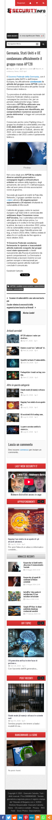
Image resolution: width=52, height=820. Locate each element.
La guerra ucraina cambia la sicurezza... (30, 428)
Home (10, 808)
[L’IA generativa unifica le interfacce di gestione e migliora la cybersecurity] (26, 657)
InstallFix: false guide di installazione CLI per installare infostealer (32, 594)
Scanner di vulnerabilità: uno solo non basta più (25, 299)
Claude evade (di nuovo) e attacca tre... (33, 391)
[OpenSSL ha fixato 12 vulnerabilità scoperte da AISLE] (13, 364)
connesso (24, 450)
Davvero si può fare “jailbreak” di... (33, 347)
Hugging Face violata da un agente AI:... (33, 403)
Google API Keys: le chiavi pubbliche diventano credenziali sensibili (32, 608)
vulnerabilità (18, 289)
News (16, 71)
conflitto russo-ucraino (25, 286)
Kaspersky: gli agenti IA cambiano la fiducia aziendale (31, 579)
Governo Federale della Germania (23, 76)
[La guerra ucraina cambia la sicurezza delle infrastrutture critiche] (13, 430)
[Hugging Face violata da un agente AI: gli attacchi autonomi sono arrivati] (13, 406)
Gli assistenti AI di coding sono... (32, 414)
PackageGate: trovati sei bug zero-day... (33, 373)
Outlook (9, 289)
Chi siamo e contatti (23, 808)
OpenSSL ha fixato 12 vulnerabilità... (33, 359)
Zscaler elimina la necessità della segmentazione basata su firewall (20, 306)
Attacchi (38, 69)
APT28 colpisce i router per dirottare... (30, 336)
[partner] (26, 32)
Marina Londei (27, 69)
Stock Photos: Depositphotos (28, 811)
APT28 (12, 286)
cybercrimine (39, 286)
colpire (10, 200)
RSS (21, 71)
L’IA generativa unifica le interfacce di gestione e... (22, 662)
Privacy (36, 808)
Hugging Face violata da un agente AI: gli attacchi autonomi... (23, 540)
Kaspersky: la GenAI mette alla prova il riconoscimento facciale (33, 564)
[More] (35, 280)
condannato (36, 81)
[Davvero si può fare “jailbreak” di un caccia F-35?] (13, 352)
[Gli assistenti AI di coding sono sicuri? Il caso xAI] (13, 418)
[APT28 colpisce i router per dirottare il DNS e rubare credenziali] (13, 339)
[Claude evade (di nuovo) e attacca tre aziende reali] (13, 394)
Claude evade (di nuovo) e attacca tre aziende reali (25, 716)
